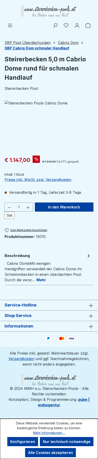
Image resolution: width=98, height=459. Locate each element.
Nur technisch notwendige (66, 441)
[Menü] (10, 25)
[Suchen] (55, 25)
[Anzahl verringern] (9, 207)
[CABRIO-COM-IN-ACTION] (49, 126)
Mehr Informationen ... (49, 433)
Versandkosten (21, 358)
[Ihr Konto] (77, 25)
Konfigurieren (22, 441)
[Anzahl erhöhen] (28, 207)
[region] (49, 126)
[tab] (48, 267)
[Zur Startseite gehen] (49, 11)
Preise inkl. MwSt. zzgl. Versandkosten (38, 179)
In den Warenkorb (64, 207)
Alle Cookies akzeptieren (50, 452)
